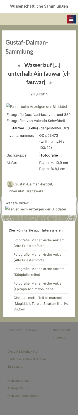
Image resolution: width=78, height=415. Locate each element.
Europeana (14, 366)
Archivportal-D (17, 388)
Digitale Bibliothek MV (22, 351)
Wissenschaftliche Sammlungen (39, 6)
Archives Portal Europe (23, 395)
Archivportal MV (18, 380)
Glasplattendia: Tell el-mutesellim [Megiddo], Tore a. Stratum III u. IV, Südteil (41, 303)
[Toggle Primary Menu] (71, 19)
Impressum (60, 337)
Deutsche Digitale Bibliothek (26, 359)
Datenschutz (62, 330)
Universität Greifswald (22, 330)
